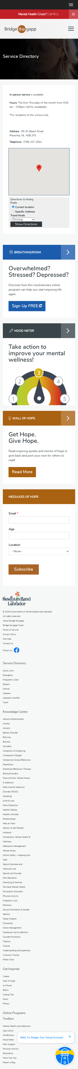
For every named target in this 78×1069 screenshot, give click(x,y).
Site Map (7, 639)
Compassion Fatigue (12, 755)
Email (13, 513)
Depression (8, 764)
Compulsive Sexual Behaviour (17, 760)
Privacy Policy (9, 634)
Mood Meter (8, 1040)
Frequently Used (10, 680)
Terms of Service (11, 630)
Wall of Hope (9, 981)
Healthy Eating (10, 810)
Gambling (7, 796)
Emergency (8, 675)
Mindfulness (8, 1035)
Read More (22, 472)
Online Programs (14, 1013)
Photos (6, 1004)
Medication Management (14, 846)
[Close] (73, 14)
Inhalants (7, 833)
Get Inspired (11, 968)
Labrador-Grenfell (11, 698)
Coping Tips (8, 995)
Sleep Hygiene (9, 919)
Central (6, 689)
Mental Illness (9, 851)
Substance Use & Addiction (15, 932)
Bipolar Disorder (10, 733)
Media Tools (8, 960)
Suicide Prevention (11, 937)
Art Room (7, 985)
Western (7, 693)
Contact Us (8, 643)
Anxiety (6, 728)
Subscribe (23, 569)
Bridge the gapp (20, 29)
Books (6, 990)
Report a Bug (9, 1062)
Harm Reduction (10, 805)
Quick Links (8, 671)
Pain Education (10, 878)
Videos (6, 976)
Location (14, 544)
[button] (39, 168)
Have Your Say (10, 1058)
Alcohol (6, 724)
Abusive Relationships (13, 719)
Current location (24, 207)
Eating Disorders (10, 774)
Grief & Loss (8, 801)
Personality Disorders (13, 892)
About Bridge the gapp (13, 621)
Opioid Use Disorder (12, 873)
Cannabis (7, 746)
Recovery (7, 905)
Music (5, 999)
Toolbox (8, 1018)
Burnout (6, 742)
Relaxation (8, 1053)
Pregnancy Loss (10, 901)
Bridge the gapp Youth (13, 625)
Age (11, 529)
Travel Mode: (17, 215)
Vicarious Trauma (11, 955)
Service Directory (14, 663)
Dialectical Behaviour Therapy (17, 769)
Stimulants (8, 923)
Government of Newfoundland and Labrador (17, 598)
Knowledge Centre (15, 711)
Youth (5, 702)
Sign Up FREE (25, 306)
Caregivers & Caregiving (14, 751)
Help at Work (9, 823)
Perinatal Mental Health (14, 887)
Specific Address (24, 211)
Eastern (6, 684)
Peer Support (9, 1044)
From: (13, 203)
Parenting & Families (12, 882)
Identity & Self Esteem (13, 828)
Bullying (6, 737)
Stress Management (12, 928)
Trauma (6, 946)
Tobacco (6, 941)
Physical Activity (11, 896)
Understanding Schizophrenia (16, 951)
